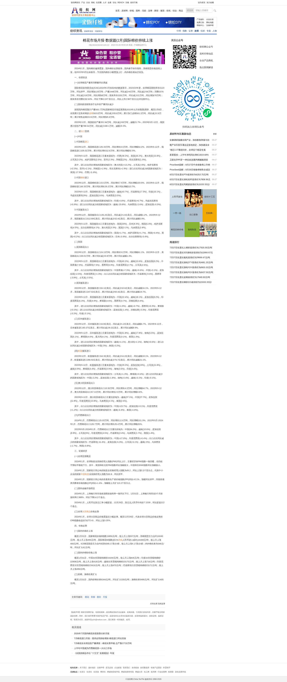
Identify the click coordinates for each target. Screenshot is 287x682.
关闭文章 (161, 604)
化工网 (146, 672)
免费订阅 (200, 22)
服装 (162, 10)
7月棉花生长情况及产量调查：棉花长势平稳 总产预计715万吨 (103, 643)
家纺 (156, 10)
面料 (138, 10)
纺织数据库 (144, 668)
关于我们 (83, 668)
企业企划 (209, 19)
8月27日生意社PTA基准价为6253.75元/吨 (189, 174)
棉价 (100, 597)
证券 (191, 31)
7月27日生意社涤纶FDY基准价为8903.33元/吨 (191, 267)
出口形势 (193, 215)
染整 (150, 10)
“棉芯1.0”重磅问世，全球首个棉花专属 (188, 150)
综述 (203, 31)
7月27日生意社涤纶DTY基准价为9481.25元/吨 (191, 262)
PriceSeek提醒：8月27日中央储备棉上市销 (190, 164)
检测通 (171, 672)
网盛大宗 (138, 672)
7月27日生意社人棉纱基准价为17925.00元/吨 (191, 247)
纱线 (132, 10)
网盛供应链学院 (113, 672)
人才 (104, 2)
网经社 (103, 672)
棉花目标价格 (177, 229)
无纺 (144, 10)
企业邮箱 (118, 668)
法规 (127, 2)
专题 (209, 31)
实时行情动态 (206, 53)
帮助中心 (200, 25)
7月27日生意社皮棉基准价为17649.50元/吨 (190, 277)
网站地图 (209, 22)
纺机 (169, 10)
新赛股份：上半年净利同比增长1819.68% (189, 155)
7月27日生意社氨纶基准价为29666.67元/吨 (190, 257)
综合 (175, 10)
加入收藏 (210, 2)
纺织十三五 (209, 197)
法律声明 (209, 25)
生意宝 (82, 672)
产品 (83, 2)
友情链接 (135, 668)
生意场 (96, 672)
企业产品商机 (206, 60)
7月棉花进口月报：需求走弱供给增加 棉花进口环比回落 (100, 638)
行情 (179, 31)
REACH (121, 2)
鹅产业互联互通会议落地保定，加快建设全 (189, 145)
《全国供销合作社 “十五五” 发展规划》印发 (94, 653)
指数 (185, 31)
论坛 (114, 2)
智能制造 (192, 229)
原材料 (125, 10)
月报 (106, 597)
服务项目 (92, 668)
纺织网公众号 (206, 46)
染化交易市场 (180, 672)
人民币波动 (177, 197)
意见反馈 (109, 668)
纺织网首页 (75, 2)
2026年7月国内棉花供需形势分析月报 (91, 633)
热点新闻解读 (206, 67)
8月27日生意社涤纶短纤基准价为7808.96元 (190, 179)
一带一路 (177, 213)
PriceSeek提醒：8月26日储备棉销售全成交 (190, 169)
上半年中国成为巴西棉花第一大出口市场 (93, 648)
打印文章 (154, 604)
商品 (181, 10)
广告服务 (200, 19)
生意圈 (98, 2)
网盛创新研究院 (127, 672)
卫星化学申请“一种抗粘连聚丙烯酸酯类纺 (189, 160)
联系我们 (126, 668)
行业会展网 (162, 672)
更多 (215, 134)
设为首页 (201, 2)
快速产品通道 (156, 668)
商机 (93, 2)
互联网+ (209, 213)
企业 (88, 2)
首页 (117, 10)
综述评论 (98, 31)
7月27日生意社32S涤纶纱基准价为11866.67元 (191, 252)
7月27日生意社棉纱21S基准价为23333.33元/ (191, 282)
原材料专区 (88, 31)
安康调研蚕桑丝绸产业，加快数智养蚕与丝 (189, 140)
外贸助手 (166, 668)
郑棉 (94, 597)
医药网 (153, 672)
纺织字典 (134, 2)
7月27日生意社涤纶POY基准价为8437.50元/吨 (191, 272)
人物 (215, 31)
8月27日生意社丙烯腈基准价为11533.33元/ (190, 184)
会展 (109, 2)
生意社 (89, 672)
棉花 (88, 597)
